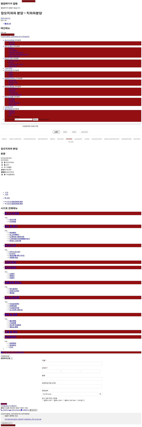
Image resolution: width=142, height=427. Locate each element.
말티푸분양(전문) (43, 139)
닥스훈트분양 (78, 139)
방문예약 (12, 111)
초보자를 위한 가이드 (16, 64)
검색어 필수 (10, 119)
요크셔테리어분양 (97, 139)
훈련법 (11, 84)
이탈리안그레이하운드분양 (111, 139)
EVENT (11, 62)
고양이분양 (8, 68)
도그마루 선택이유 (15, 95)
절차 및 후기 (9, 46)
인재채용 (12, 44)
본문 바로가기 (5, 18)
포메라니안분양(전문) (15, 139)
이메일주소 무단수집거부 (32, 419)
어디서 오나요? (14, 60)
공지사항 (12, 42)
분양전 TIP (8, 58)
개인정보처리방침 (11, 419)
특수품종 (71, 141)
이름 (44, 360)
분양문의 (12, 113)
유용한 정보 (13, 66)
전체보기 (4, 139)
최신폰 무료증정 (14, 103)
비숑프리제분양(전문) (30, 139)
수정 (6, 192)
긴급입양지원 (13, 92)
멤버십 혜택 (13, 105)
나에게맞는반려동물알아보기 (19, 54)
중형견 (11, 74)
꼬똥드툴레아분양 (126, 139)
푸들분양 (52, 139)
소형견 (11, 72)
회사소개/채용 (9, 40)
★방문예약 (8, 109)
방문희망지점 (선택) (49, 383)
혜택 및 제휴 (9, 97)
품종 (43, 375)
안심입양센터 (13, 88)
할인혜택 (12, 99)
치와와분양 (69, 139)
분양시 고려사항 (14, 56)
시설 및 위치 (9, 107)
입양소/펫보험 (9, 86)
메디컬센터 (12, 80)
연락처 (45, 368)
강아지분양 (8, 70)
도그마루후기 (13, 50)
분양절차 (12, 48)
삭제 (6, 194)
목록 (8, 198)
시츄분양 (86, 139)
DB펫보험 (12, 90)
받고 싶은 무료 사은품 (49, 398)
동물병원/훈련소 (10, 78)
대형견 (11, 76)
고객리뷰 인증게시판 (16, 52)
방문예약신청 (5, 356)
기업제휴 (12, 101)
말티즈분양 (60, 139)
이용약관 (20, 419)
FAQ (10, 115)
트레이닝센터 (13, 82)
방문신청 (4, 404)
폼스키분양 (137, 139)
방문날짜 (45, 390)
